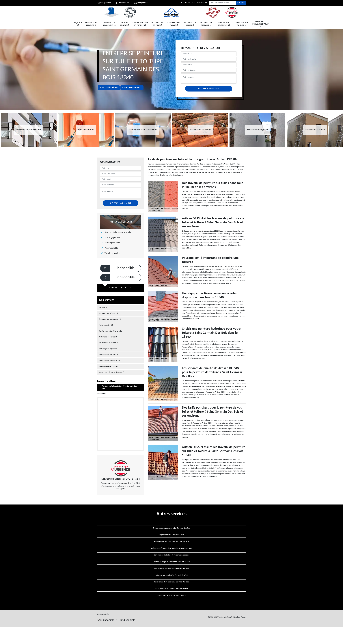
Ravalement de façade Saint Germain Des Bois (171, 582)
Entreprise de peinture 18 (91, 24)
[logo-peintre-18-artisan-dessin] (171, 12)
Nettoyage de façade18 (190, 24)
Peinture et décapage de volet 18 (260, 24)
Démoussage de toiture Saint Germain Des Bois (171, 555)
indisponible (105, 3)
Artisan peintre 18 (124, 24)
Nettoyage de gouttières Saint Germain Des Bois (172, 562)
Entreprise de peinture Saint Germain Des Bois (171, 542)
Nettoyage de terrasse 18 (206, 24)
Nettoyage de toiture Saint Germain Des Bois (171, 589)
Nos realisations (109, 87)
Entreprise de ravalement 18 (109, 24)
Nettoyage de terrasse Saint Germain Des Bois (171, 569)
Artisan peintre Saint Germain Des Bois (171, 596)
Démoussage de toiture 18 (242, 24)
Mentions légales (239, 617)
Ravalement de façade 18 (173, 24)
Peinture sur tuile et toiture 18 (140, 24)
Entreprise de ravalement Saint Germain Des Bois (171, 528)
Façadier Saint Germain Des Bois (171, 535)
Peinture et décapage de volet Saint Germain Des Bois (171, 548)
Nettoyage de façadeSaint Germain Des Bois (171, 575)
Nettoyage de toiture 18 (157, 24)
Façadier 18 (78, 24)
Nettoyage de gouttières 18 (224, 24)
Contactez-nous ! (131, 87)
